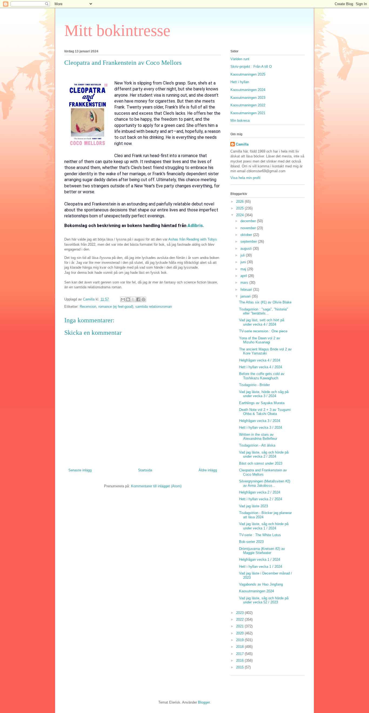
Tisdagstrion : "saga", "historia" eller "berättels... (263, 311)
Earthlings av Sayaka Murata (261, 403)
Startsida (145, 470)
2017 (240, 654)
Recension (88, 307)
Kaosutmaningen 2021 (247, 113)
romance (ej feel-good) (115, 307)
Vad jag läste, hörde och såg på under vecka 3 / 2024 (264, 394)
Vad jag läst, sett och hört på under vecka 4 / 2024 (261, 322)
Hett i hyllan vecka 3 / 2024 (260, 427)
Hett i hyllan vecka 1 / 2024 (260, 567)
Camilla (242, 144)
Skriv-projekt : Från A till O (251, 67)
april (244, 276)
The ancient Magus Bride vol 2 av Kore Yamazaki (265, 351)
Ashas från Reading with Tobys (192, 239)
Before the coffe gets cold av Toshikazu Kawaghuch (261, 376)
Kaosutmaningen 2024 (247, 90)
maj (243, 269)
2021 (240, 626)
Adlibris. (195, 225)
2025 (240, 208)
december (248, 221)
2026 (240, 202)
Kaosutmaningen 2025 (247, 74)
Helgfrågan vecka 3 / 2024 (259, 421)
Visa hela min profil (245, 178)
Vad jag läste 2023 (253, 506)
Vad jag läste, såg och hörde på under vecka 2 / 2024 (264, 454)
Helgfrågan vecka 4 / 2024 (259, 360)
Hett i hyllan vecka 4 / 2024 (260, 367)
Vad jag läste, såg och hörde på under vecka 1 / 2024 (264, 526)
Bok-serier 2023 (251, 542)
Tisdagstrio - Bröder (254, 385)
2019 (240, 640)
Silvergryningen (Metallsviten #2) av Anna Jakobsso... (264, 483)
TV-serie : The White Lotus (260, 535)
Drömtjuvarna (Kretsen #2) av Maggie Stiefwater (262, 551)
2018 (240, 647)
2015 (240, 667)
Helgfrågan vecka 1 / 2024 (259, 559)
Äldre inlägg (208, 470)
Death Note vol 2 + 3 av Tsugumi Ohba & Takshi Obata (265, 412)
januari (246, 296)
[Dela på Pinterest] (143, 299)
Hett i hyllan (239, 82)
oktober (246, 235)
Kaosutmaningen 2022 (247, 105)
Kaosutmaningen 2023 (247, 98)
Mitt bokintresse (117, 30)
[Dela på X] (133, 299)
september (249, 241)
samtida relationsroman (153, 307)
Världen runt (239, 59)
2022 (240, 619)
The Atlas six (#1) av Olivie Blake (265, 302)
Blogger (204, 702)
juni (243, 262)
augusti (246, 248)
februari (246, 290)
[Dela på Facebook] (138, 299)
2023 (240, 613)
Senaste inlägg (80, 470)
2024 (240, 215)
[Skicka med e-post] (123, 299)
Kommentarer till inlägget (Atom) (156, 486)
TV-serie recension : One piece (263, 331)
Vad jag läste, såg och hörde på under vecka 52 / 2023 (264, 600)
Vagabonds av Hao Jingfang (261, 584)
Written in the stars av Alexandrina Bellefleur (258, 436)
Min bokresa (240, 121)
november (248, 228)
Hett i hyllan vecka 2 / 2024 (260, 499)
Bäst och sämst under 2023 (260, 463)
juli (243, 255)
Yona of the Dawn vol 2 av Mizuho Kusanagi (259, 340)
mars (244, 283)
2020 (240, 633)
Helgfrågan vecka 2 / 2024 (259, 492)
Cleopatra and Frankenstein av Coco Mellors (263, 472)
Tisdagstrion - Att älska (257, 445)
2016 (240, 660)
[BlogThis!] (128, 299)
